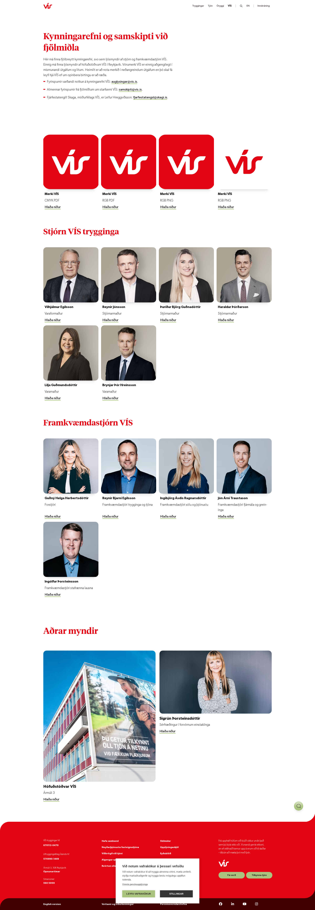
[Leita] (241, 6)
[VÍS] (47, 6)
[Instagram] (256, 904)
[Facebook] (221, 904)
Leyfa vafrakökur (138, 894)
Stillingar (176, 894)
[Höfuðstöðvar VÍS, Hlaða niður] (99, 716)
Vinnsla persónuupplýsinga (135, 884)
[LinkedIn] (233, 904)
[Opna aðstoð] (298, 806)
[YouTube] (244, 904)
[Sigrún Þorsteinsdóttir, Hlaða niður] (215, 682)
